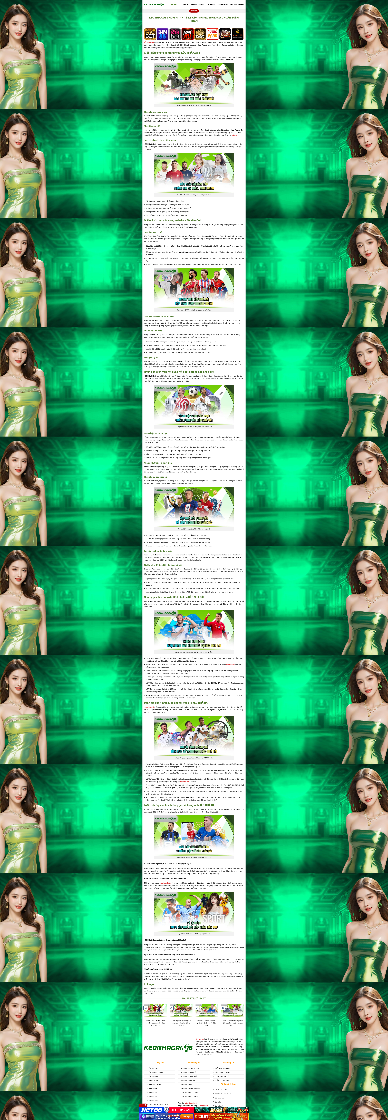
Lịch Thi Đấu (210, 4)
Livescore (186, 4)
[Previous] (143, 1018)
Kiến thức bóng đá (237, 4)
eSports (234, 135)
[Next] (244, 1018)
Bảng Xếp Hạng (222, 4)
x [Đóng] (143, 1105)
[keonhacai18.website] (154, 4)
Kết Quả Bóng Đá (197, 4)
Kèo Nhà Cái (175, 4)
